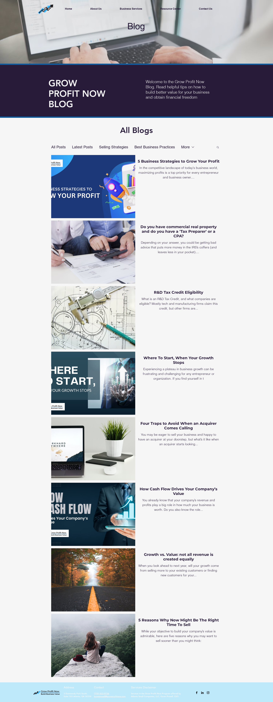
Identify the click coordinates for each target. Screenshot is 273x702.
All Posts (58, 147)
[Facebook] (196, 692)
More (185, 147)
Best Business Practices (154, 147)
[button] (217, 147)
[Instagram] (208, 692)
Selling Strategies (113, 147)
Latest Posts (82, 147)
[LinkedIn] (202, 692)
